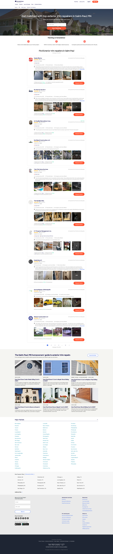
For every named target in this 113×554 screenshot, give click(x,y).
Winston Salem (46, 459)
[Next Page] (69, 345)
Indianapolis (18, 468)
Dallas (72, 440)
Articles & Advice (38, 4)
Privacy (49, 544)
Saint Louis (45, 442)
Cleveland (45, 464)
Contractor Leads (65, 521)
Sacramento (18, 438)
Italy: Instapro (56, 541)
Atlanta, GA (20, 477)
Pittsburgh (73, 430)
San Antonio (74, 449)
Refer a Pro (84, 505)
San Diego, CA (21, 488)
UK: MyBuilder (72, 541)
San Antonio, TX (81, 485)
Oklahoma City (46, 468)
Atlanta (16, 464)
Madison (73, 461)
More (32, 4)
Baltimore (45, 427)
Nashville (73, 436)
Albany (44, 447)
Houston (73, 447)
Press (83, 521)
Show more (82, 69)
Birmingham (18, 423)
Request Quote (79, 83)
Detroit (44, 432)
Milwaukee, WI (21, 482)
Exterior (21, 4)
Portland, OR (40, 485)
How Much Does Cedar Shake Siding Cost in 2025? (27, 380)
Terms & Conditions (63, 546)
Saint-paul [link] (23, 7)
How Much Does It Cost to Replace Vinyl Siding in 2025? (84, 380)
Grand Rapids (46, 434)
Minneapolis (46, 436)
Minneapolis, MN (41, 482)
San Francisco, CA (41, 488)
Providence (74, 432)
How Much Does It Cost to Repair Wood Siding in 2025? (56, 380)
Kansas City (45, 440)
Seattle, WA (60, 488)
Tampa (16, 461)
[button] (38, 75)
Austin (72, 438)
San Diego (17, 440)
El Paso (72, 442)
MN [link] (19, 7)
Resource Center (85, 503)
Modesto (17, 436)
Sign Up (95, 1)
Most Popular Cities (19, 474)
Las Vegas (45, 444)
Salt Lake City (74, 451)
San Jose (17, 444)
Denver (16, 447)
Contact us (84, 524)
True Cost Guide (85, 501)
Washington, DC (81, 488)
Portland (73, 423)
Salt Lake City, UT (61, 485)
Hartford (17, 449)
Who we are (84, 517)
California (53, 544)
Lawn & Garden (27, 4)
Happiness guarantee (86, 526)
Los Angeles (18, 434)
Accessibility (62, 545)
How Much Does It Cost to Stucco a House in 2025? (27, 407)
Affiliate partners (85, 528)
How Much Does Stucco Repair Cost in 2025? (55, 407)
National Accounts (66, 523)
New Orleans (46, 425)
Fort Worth (73, 444)
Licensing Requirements (87, 510)
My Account (84, 499)
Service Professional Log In (67, 515)
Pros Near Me (85, 506)
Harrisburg (73, 425)
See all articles (92, 355)
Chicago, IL (60, 477)
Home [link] (16, 7)
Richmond (73, 455)
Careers (84, 519)
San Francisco (18, 442)
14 (65, 345)
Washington (18, 451)
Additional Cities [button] (18, 492)
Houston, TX (40, 480)
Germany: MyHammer (49, 541)
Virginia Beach (74, 457)
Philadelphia (74, 427)
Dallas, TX (79, 477)
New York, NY (80, 482)
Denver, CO (20, 480)
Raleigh (44, 457)
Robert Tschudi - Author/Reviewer (79, 377)
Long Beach (18, 432)
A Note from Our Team (86, 508)
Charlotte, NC (40, 477)
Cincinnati (45, 461)
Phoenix (17, 425)
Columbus (45, 466)
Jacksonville (18, 455)
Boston (44, 430)
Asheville (45, 451)
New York (45, 449)
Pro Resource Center (66, 519)
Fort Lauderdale (19, 453)
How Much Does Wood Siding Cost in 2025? (83, 407)
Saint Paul (45, 438)
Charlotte (45, 453)
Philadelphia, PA (21, 485)
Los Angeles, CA (61, 480)
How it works (85, 515)
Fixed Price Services (66, 503)
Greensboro (46, 455)
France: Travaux (41, 541)
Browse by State (29, 474)
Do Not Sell (57, 544)
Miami (16, 457)
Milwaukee (73, 464)
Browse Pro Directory (66, 501)
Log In (88, 1)
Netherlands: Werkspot (64, 541)
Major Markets (19, 420)
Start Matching (56, 28)
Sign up (22, 511)
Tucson (16, 427)
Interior (16, 4)
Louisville (45, 423)
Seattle (73, 459)
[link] (56, 59)
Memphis (73, 434)
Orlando (17, 459)
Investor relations (86, 523)
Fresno (16, 430)
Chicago (17, 466)
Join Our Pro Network (66, 517)
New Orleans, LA (61, 482)
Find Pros (64, 499)
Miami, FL (79, 480)
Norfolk (73, 453)
